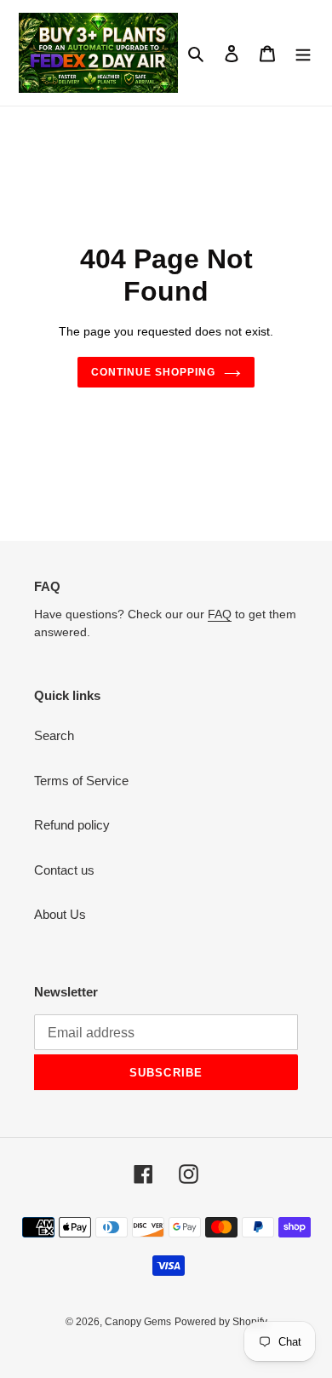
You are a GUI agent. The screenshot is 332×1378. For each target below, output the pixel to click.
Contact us (64, 870)
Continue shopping (153, 372)
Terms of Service (81, 780)
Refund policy (72, 825)
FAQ (220, 614)
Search (54, 735)
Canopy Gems (138, 1322)
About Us (60, 914)
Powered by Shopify (221, 1322)
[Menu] (303, 53)
